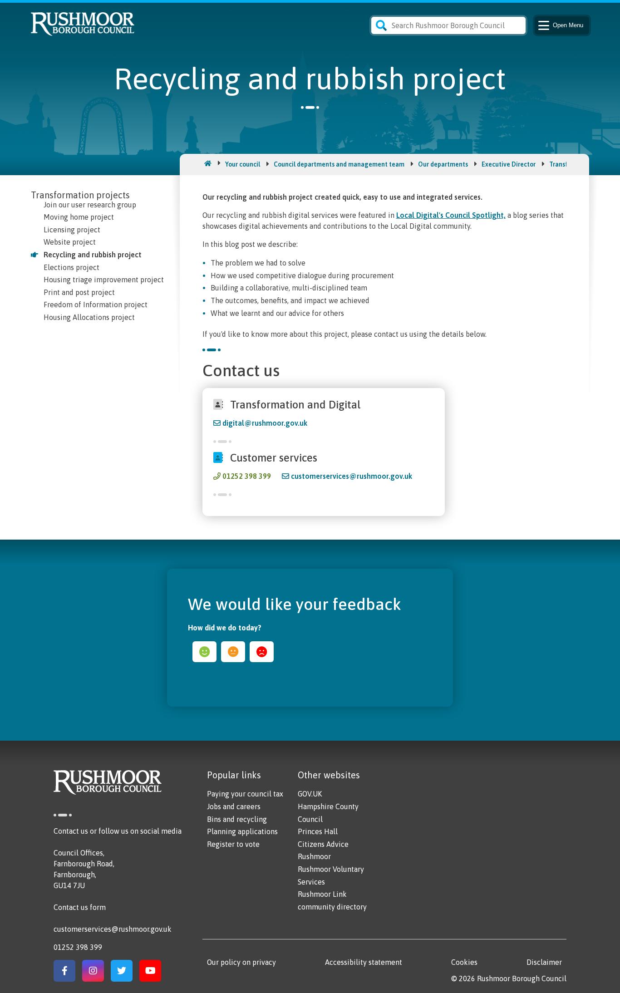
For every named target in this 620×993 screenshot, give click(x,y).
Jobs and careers (234, 806)
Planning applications (242, 831)
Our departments (443, 164)
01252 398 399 (246, 476)
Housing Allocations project (89, 317)
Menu (568, 25)
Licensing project (72, 230)
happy (204, 651)
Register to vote (233, 844)
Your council (242, 164)
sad (262, 651)
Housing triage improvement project (104, 279)
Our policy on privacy (241, 962)
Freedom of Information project (96, 304)
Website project (70, 242)
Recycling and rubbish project (93, 255)
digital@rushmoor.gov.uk (264, 423)
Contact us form (80, 907)
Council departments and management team (339, 164)
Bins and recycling (237, 819)
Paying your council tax (245, 794)
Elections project (71, 267)
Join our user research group (90, 205)
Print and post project (79, 292)
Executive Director (509, 164)
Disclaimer (544, 962)
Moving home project (79, 217)
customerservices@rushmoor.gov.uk (351, 476)
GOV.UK (310, 794)
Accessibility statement (363, 962)
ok (233, 651)
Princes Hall (318, 831)
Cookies (464, 962)
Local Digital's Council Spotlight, (451, 215)
